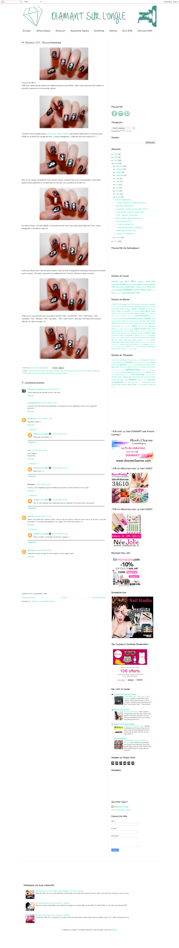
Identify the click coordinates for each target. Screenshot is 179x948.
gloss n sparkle (129, 323)
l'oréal (125, 328)
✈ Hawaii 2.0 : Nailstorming (125, 234)
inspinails (139, 365)
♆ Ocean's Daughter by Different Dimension (130, 203)
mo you (140, 333)
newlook (134, 337)
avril (117, 191)
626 (46, 371)
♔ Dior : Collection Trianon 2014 (126, 215)
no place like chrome (38, 373)
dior (124, 316)
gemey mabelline (140, 321)
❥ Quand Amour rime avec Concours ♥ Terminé (52, 915)
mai (117, 188)
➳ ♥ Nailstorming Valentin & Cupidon (128, 227)
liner (153, 365)
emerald (114, 284)
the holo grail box (131, 382)
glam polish (151, 321)
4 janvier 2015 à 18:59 (43, 550)
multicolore (96, 371)
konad (113, 328)
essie (61, 371)
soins (127, 374)
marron (146, 284)
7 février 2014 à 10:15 (59, 434)
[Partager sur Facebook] (60, 368)
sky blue (52, 373)
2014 (116, 163)
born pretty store (117, 309)
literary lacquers (116, 331)
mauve (152, 284)
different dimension (116, 316)
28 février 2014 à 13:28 (60, 534)
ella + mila (152, 316)
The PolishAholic (120, 739)
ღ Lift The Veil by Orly (123, 221)
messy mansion (121, 333)
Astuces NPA (144, 30)
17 (112, 304)
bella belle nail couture (147, 306)
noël (123, 372)
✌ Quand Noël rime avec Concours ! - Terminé (52, 903)
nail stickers (151, 367)
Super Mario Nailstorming (124, 206)
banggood (136, 306)
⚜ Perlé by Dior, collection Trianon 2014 (129, 212)
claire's (113, 313)
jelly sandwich (147, 365)
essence (140, 319)
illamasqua (128, 326)
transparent (118, 293)
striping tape (127, 377)
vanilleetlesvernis (34, 403)
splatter (132, 374)
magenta (139, 284)
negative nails (145, 370)
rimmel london (115, 344)
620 (37, 371)
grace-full (138, 323)
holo (122, 284)
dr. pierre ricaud (130, 316)
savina (122, 344)
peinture (128, 372)
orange (119, 290)
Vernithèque (43, 30)
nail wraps (114, 370)
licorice (83, 371)
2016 (116, 157)
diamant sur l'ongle (40, 434)
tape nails (143, 380)
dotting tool (121, 362)
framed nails (138, 362)
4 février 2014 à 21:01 (51, 389)
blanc (127, 281)
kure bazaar (119, 328)
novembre (119, 169)
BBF (114, 304)
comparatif (144, 360)
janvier (118, 237)
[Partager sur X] (58, 368)
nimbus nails (118, 372)
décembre (119, 166)
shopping (122, 374)
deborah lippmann (150, 313)
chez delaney (135, 311)
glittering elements (117, 323)
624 (43, 371)
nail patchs (143, 367)
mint (113, 287)
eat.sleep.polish (142, 316)
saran (113, 374)
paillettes (127, 289)
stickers (114, 377)
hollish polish (116, 326)
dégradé (128, 362)
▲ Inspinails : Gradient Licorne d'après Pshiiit (131, 209)
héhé (123, 326)
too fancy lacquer (145, 346)
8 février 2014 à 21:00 (43, 516)
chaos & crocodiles (124, 311)
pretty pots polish (145, 342)
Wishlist (60, 30)
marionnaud (142, 331)
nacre (144, 287)
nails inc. (117, 337)
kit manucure (142, 326)
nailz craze (124, 337)
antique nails (131, 360)
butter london (150, 309)
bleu (133, 281)
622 (40, 371)
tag (139, 380)
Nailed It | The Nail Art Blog (124, 724)
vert (132, 292)
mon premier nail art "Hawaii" (57, 134)
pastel (136, 290)
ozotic (120, 340)
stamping (58, 373)
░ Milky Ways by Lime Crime (125, 230)
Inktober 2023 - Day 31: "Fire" (134, 726)
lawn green (76, 371)
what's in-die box (149, 384)
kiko (70, 371)
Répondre (31, 396)
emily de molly (116, 318)
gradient (123, 365)
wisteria (64, 373)
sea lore (140, 344)
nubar (144, 337)
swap (126, 380)
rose (142, 289)
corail (147, 281)
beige (121, 281)
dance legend (139, 313)
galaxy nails (115, 365)
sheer (153, 290)
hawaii (66, 371)
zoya (134, 349)
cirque (153, 311)
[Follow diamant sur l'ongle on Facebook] (114, 116)
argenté (114, 281)
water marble (132, 384)
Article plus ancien (99, 597)
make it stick (134, 331)
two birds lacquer (120, 349)
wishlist (113, 386)
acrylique (123, 360)
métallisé (89, 371)
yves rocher (129, 349)
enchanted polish (128, 319)
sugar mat (139, 377)
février (118, 197)
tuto (140, 382)
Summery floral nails (131, 712)
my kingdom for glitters (132, 335)
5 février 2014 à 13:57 (44, 418)
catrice (113, 311)
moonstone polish (117, 335)
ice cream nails (131, 365)
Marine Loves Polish (121, 710)
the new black (135, 346)
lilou (29, 450)
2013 (116, 241)
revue (148, 372)
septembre (120, 175)
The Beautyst (135, 304)
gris (118, 284)
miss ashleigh (132, 333)
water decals (121, 384)
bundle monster (54, 371)
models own (149, 333)
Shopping (99, 30)
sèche (128, 346)
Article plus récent (28, 597)
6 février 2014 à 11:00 (43, 484)
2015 (116, 160)
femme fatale (120, 321)
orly (116, 340)
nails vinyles (121, 370)
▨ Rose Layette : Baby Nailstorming (128, 218)
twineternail (146, 382)
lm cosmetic (125, 331)
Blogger (114, 930)
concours (152, 360)
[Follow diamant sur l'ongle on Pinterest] (127, 116)
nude (113, 290)
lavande (133, 284)
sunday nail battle (117, 380)
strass (120, 377)
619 (33, 371)
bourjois (127, 309)
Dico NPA (127, 30)
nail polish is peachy (35, 389)
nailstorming (27, 373)
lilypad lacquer (140, 328)
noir (47, 373)
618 (30, 371)
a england (151, 304)
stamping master (150, 374)
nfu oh (139, 337)
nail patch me (144, 335)
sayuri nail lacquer (131, 344)
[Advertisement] (118, 52)
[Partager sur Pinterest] (62, 368)
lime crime (151, 329)
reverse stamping (141, 372)
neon (149, 287)
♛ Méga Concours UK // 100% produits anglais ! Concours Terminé (59, 891)
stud (133, 377)
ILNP (129, 304)
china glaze (145, 311)
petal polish (146, 340)
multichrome (120, 287)
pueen (153, 342)
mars (118, 194)
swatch (133, 379)
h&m (143, 323)
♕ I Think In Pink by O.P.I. (124, 224)
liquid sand (115, 367)
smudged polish (120, 346)
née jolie (152, 337)
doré (153, 281)
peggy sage (127, 340)
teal (113, 293)
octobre (119, 172)
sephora (146, 344)
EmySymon (32, 418)
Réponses (33, 429)
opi (112, 340)
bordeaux (140, 281)
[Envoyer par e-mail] (53, 368)
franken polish (146, 362)
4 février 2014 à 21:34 (49, 403)
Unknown (31, 516)
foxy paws (129, 321)
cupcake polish (129, 313)
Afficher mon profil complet (120, 810)
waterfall (139, 384)
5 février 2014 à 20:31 (39, 450)
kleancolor (151, 326)
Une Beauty (144, 304)
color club (120, 313)
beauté (138, 360)
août (117, 178)
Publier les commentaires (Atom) (43, 601)
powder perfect (135, 342)
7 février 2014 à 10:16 (59, 468)
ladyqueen (131, 328)
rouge (148, 290)
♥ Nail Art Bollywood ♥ (123, 200)
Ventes (113, 30)
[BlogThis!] (56, 368)
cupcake (114, 362)
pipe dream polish (122, 342)
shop (117, 374)
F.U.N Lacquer (122, 304)
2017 (116, 154)
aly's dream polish (116, 306)
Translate (128, 131)
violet (138, 293)
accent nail (115, 360)
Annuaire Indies (79, 30)
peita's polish (137, 340)
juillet (118, 182)
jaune (128, 284)
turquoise (126, 293)
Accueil (27, 30)
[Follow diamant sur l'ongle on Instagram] (121, 116)
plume (134, 372)
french (153, 362)
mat (120, 367)
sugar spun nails (149, 377)
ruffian (153, 372)
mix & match (127, 367)
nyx (147, 337)
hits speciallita (150, 323)
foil (134, 362)
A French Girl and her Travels (125, 694)
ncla (129, 337)
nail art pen (136, 367)
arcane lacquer (127, 306)
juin (117, 185)
